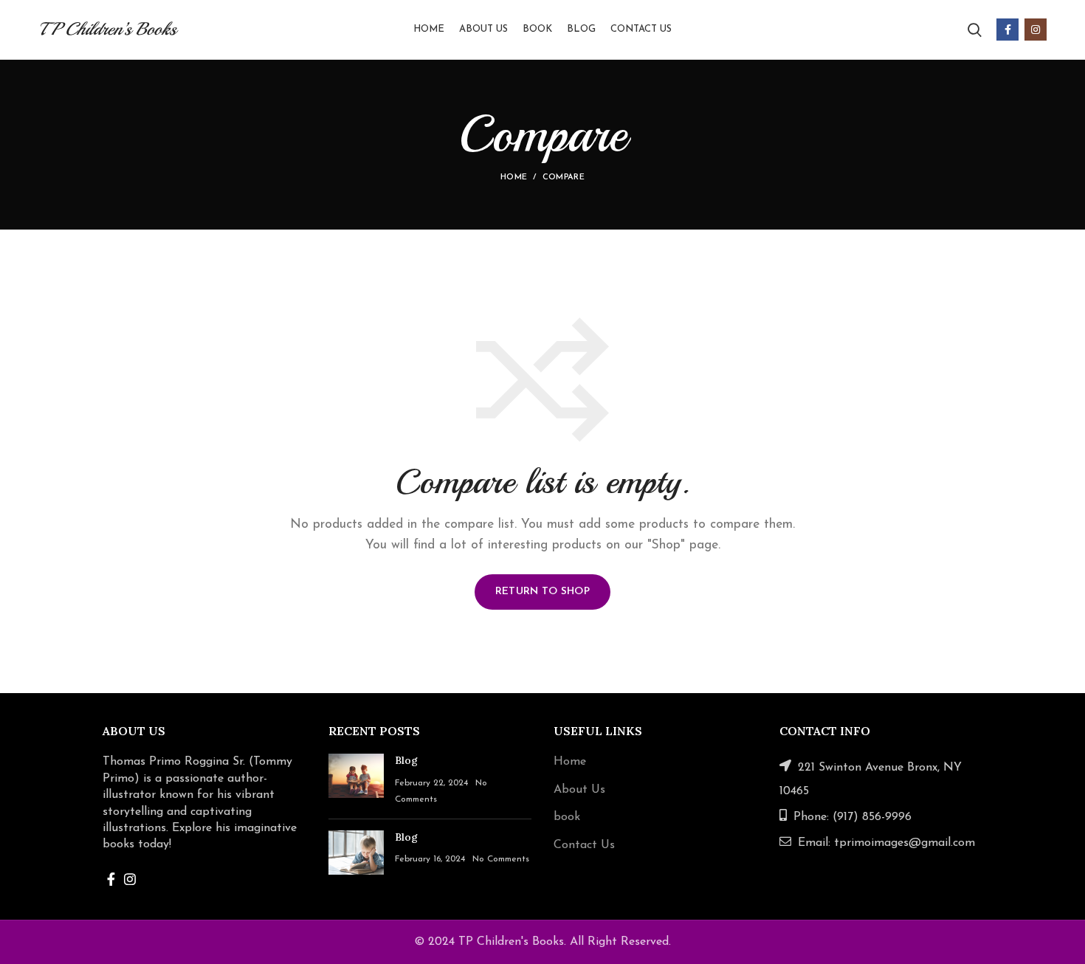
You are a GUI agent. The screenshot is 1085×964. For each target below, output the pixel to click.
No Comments (500, 859)
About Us (579, 790)
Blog (406, 760)
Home (513, 177)
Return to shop (542, 591)
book (567, 817)
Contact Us (584, 845)
